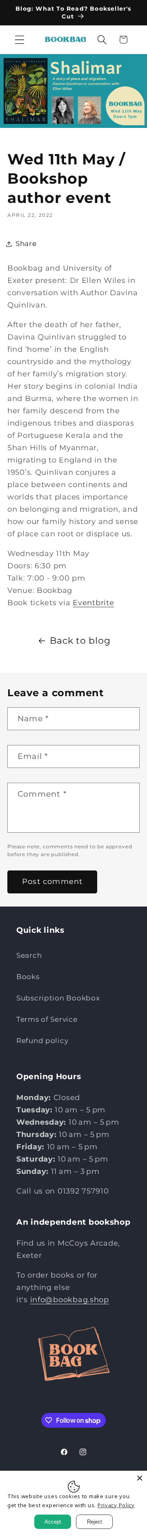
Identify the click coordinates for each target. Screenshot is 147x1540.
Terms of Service (47, 1019)
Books (28, 977)
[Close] (140, 1478)
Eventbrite (93, 602)
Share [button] (26, 243)
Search (29, 955)
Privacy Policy (116, 1505)
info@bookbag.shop (69, 1299)
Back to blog (80, 640)
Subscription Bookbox (58, 998)
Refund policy (42, 1041)
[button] (20, 39)
